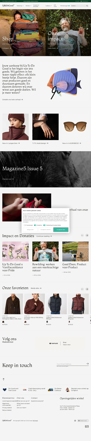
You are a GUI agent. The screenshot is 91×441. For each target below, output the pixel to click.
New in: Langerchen (9, 143)
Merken (28, 5)
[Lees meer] (26, 207)
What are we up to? (23, 401)
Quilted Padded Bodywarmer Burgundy (76, 318)
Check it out (6, 179)
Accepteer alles (61, 229)
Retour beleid (6, 410)
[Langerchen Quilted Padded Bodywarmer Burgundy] (78, 304)
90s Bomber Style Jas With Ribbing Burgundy (33, 318)
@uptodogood (7, 342)
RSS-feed (35, 420)
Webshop (19, 5)
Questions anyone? (37, 401)
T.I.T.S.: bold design (39, 143)
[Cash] (87, 427)
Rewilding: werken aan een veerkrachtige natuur (45, 267)
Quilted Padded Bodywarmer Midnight (54, 318)
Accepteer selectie (46, 229)
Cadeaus (48, 5)
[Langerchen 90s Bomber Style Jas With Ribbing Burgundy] (34, 304)
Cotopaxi (5, 48)
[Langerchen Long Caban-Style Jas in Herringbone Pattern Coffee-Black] (12, 304)
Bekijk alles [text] (36, 288)
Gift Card (55, 5)
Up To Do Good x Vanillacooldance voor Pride (12, 267)
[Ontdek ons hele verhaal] (64, 81)
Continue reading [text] (43, 236)
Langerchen (5, 315)
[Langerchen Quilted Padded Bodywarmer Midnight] (56, 304)
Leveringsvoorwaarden (9, 401)
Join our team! (21, 407)
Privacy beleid (7, 407)
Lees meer (52, 48)
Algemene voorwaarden (6, 404)
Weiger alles (30, 229)
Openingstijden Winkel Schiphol (30, 1)
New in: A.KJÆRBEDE (70, 143)
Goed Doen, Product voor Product (74, 266)
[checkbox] (28, 225)
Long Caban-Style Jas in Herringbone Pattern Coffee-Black (11, 318)
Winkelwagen (65, 5)
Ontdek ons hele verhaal (11, 100)
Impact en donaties (36, 5)
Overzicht (64, 210)
